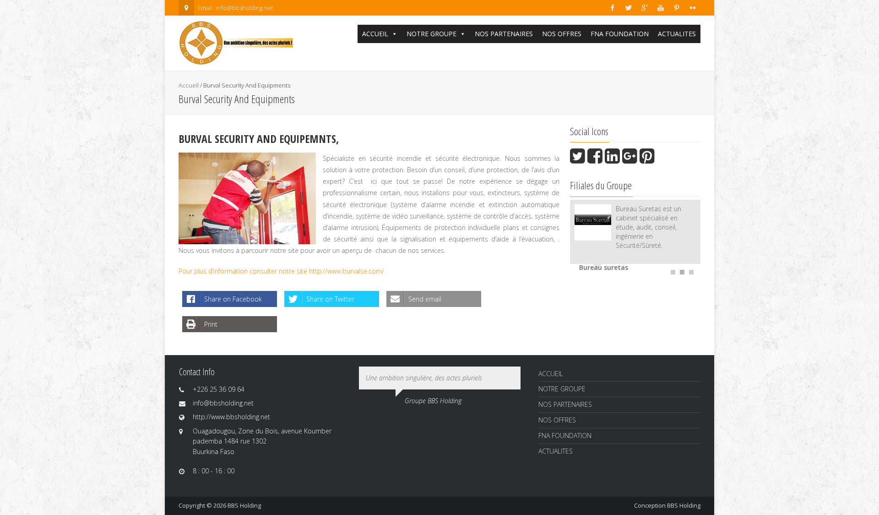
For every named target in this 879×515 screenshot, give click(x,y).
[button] (394, 34)
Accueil (189, 85)
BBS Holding (683, 505)
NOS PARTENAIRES (504, 33)
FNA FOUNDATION (620, 33)
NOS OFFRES (561, 33)
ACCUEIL (375, 33)
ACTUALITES (677, 33)
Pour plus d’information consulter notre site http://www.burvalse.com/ (281, 271)
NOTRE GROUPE (431, 33)
